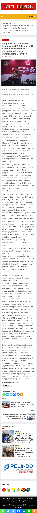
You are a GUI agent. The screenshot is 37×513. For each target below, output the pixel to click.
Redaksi (14, 499)
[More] (21, 394)
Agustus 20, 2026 (22, 442)
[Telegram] (7, 394)
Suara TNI (6, 39)
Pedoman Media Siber (25, 499)
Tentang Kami (12, 501)
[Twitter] (11, 394)
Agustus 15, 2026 (22, 456)
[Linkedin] (18, 394)
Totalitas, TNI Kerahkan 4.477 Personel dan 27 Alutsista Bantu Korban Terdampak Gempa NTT (24, 437)
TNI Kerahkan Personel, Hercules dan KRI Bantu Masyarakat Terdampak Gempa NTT (24, 451)
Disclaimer (6, 499)
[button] (2, 16)
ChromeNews (28, 505)
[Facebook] (14, 394)
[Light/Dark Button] (31, 16)
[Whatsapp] (4, 394)
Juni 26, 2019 (7, 57)
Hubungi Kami (23, 501)
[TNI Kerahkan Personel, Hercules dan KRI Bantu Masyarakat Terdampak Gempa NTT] (8, 451)
